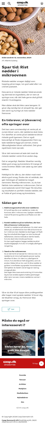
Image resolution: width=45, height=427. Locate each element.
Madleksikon (22, 393)
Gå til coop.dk (22, 408)
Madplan (22, 389)
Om (22, 402)
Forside (22, 375)
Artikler (22, 384)
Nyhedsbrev (22, 398)
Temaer (22, 380)
